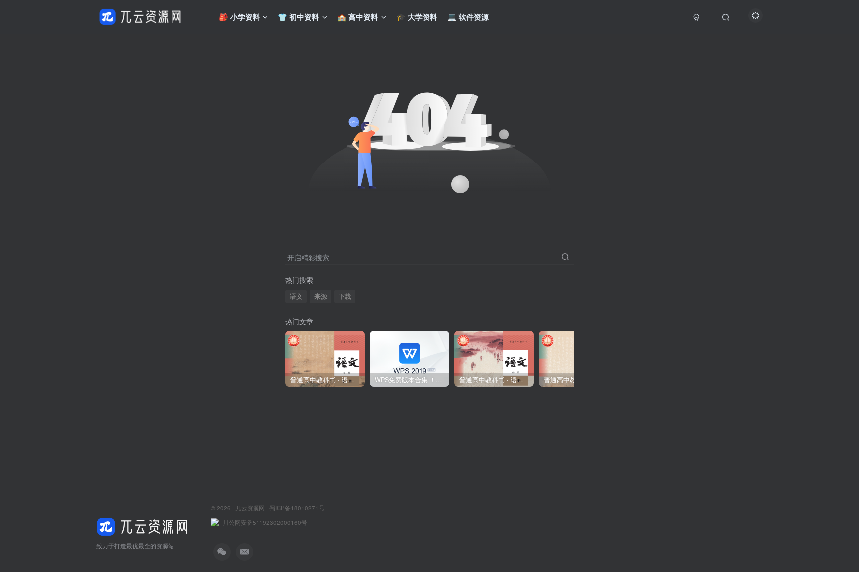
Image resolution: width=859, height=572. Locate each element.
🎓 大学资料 (416, 16)
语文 (296, 296)
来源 (320, 296)
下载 (345, 296)
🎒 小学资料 (239, 16)
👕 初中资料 (298, 16)
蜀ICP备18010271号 (297, 508)
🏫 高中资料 (357, 16)
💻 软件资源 (468, 16)
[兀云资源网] (143, 525)
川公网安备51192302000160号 (265, 522)
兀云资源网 (250, 508)
